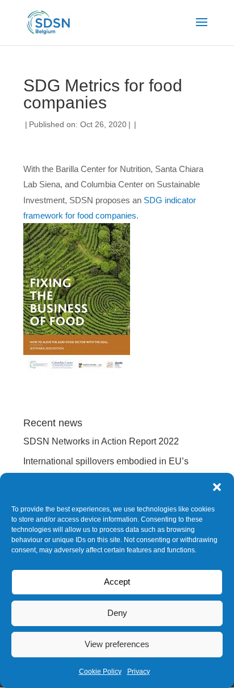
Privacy (138, 672)
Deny (117, 613)
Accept (117, 581)
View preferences (117, 644)
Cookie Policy (100, 672)
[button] (217, 487)
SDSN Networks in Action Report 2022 (101, 441)
